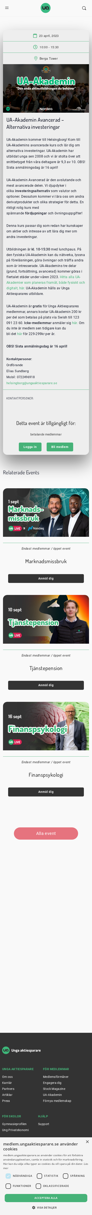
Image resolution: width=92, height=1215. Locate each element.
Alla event (46, 833)
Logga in (30, 447)
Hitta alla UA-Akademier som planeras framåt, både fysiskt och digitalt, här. (45, 282)
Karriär (7, 1083)
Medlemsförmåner (55, 1076)
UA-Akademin (52, 1095)
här (19, 334)
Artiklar (7, 1095)
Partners (8, 1089)
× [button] (87, 1142)
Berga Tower (49, 58)
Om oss (7, 1076)
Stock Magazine (54, 1089)
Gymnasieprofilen (14, 1124)
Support (43, 1124)
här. (75, 323)
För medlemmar (56, 1069)
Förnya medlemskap (57, 1101)
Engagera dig (52, 1083)
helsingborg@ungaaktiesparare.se (31, 383)
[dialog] (46, 1176)
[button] (46, 1207)
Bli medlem (59, 447)
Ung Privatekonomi (15, 1130)
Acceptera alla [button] (46, 1198)
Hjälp (43, 1116)
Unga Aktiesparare (18, 1069)
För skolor (11, 1116)
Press (6, 1101)
